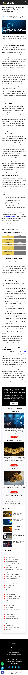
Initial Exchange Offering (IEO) (13, 596)
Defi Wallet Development (12, 578)
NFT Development (10, 603)
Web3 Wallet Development (12, 627)
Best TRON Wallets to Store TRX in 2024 (18, 542)
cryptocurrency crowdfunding (13, 574)
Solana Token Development (12, 609)
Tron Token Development (12, 618)
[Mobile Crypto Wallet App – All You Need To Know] (7, 536)
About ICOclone (6, 13)
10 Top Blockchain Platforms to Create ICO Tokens (18, 513)
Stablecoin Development (12, 612)
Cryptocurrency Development (13, 576)
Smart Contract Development (12, 501)
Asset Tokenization (10, 557)
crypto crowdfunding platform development (13, 564)
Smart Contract (9, 607)
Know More (14, 436)
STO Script (14, 650)
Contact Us (14, 403)
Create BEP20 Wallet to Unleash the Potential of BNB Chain (19, 528)
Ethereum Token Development (12, 503)
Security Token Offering (11, 605)
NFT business (9, 600)
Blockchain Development (12, 561)
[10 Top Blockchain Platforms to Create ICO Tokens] (7, 514)
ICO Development (10, 585)
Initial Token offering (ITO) (12, 598)
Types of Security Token (12, 623)
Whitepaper (8, 629)
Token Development (11, 616)
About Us (14, 643)
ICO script (8, 589)
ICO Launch (8, 587)
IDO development (10, 592)
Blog (7, 16)
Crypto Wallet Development (12, 572)
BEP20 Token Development (12, 559)
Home (3, 16)
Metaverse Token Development (14, 569)
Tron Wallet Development (12, 620)
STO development (9, 499)
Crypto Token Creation (11, 567)
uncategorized (9, 625)
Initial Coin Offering (10, 594)
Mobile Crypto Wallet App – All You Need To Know (18, 535)
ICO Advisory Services (11, 583)
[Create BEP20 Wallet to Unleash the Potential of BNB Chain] (7, 529)
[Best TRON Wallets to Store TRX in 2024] (7, 543)
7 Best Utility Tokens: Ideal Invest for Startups (18, 521)
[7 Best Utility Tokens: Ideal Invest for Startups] (7, 521)
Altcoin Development (11, 555)
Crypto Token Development (14, 654)
